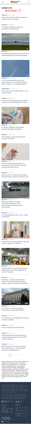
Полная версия (6, 417)
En (19, 404)
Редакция (4, 405)
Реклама (4, 407)
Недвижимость (6, 88)
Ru (16, 404)
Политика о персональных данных (8, 411)
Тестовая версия (6, 419)
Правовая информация (8, 409)
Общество (4, 15)
